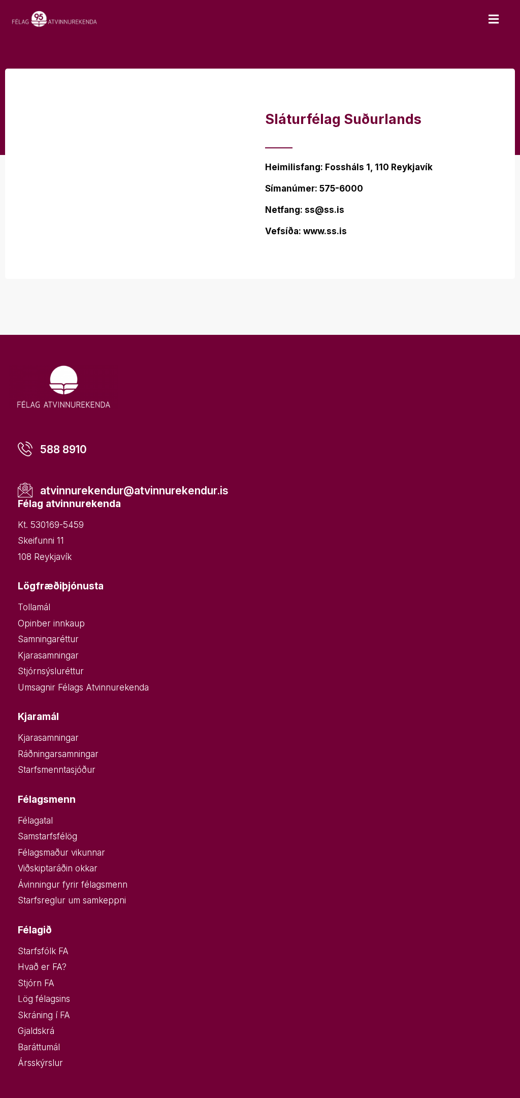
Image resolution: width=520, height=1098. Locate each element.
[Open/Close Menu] (493, 19)
